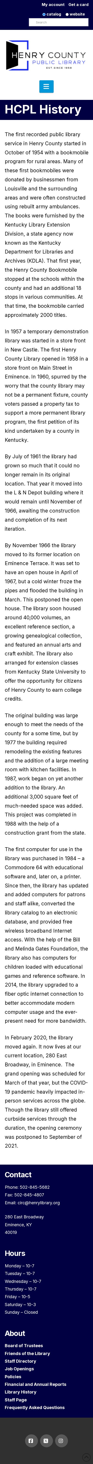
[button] (46, 86)
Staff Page (16, 1399)
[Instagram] (61, 1440)
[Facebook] (31, 1440)
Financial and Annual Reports (35, 1384)
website (77, 14)
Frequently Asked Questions (35, 1407)
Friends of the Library (27, 1353)
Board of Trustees (24, 1345)
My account (55, 4)
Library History (20, 1391)
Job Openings (19, 1368)
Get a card (78, 4)
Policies (13, 1376)
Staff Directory (20, 1361)
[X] (46, 1440)
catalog (53, 14)
